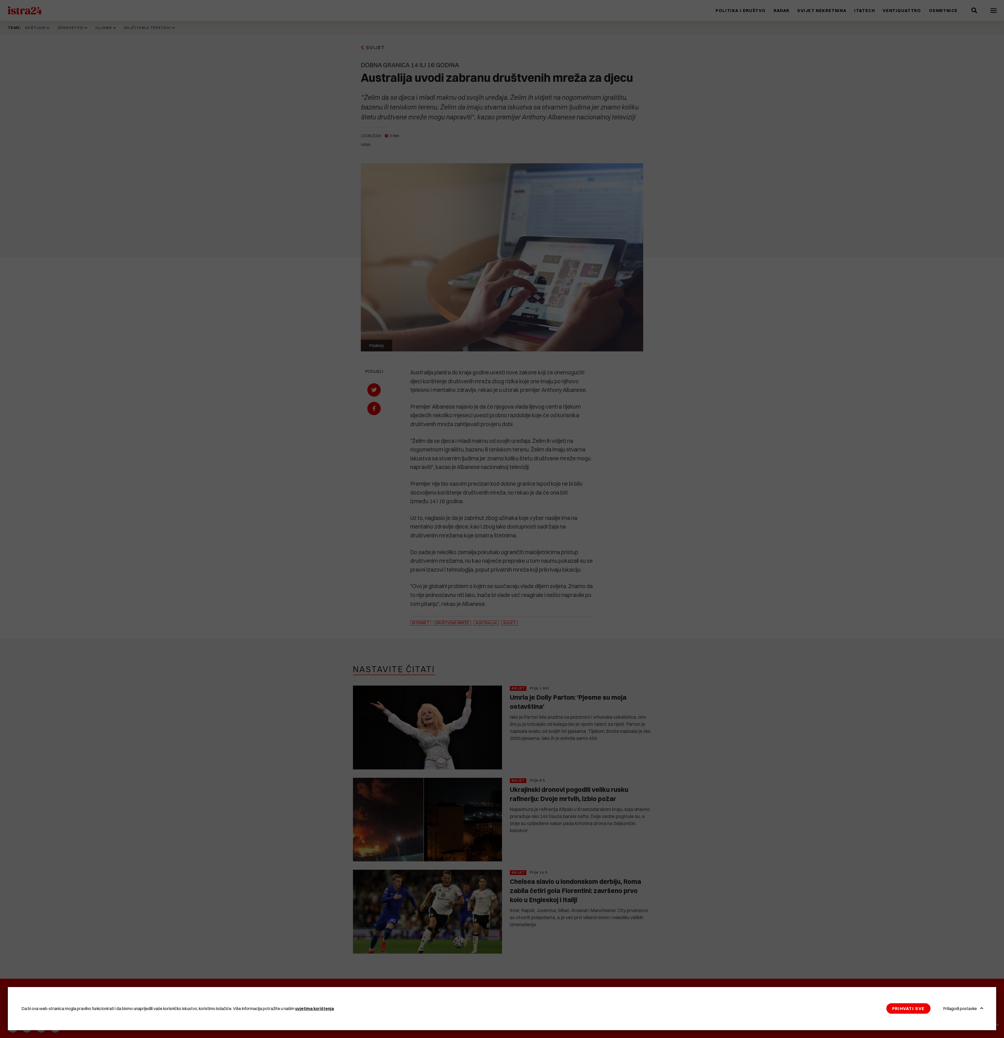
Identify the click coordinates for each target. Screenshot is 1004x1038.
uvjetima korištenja (314, 1008)
